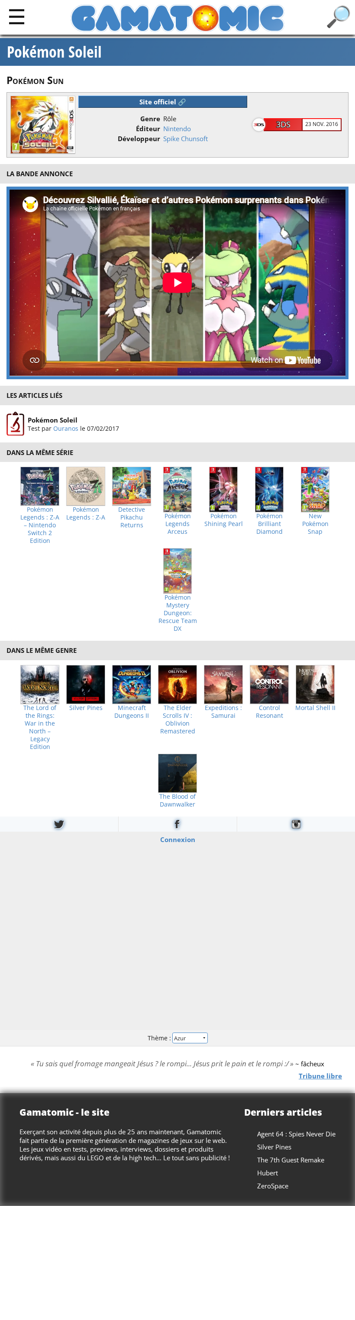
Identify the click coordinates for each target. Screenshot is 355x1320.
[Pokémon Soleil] (15, 424)
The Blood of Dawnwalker (177, 800)
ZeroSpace (272, 1185)
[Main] (16, 16)
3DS (283, 124)
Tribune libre (320, 1075)
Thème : (160, 1037)
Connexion (177, 839)
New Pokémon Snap (315, 524)
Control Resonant (269, 712)
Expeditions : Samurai (223, 712)
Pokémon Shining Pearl (223, 520)
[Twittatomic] (59, 824)
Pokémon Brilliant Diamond (269, 524)
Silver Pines (86, 708)
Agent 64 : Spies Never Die (296, 1134)
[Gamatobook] (177, 824)
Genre (150, 118)
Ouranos (65, 428)
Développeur (139, 138)
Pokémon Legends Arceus (178, 524)
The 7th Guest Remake (290, 1159)
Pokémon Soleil (54, 52)
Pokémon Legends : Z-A (85, 513)
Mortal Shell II (315, 708)
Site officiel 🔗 (162, 101)
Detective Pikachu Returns (131, 517)
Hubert (267, 1172)
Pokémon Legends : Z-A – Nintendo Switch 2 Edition (39, 525)
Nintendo (177, 128)
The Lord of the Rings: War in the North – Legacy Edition (39, 727)
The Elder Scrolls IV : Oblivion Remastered (177, 719)
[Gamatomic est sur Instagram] (296, 824)
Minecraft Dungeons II (131, 712)
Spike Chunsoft (185, 138)
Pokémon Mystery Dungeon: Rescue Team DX (177, 613)
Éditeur (148, 128)
